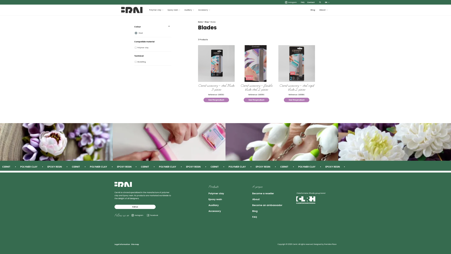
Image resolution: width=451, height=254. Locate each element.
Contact (311, 2)
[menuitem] (302, 2)
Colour (137, 26)
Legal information (122, 244)
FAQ (302, 2)
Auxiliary (188, 10)
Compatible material (144, 41)
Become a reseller (263, 193)
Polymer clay (155, 10)
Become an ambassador (267, 205)
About (322, 10)
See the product (216, 100)
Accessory (203, 10)
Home (200, 22)
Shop (207, 22)
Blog (313, 10)
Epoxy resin (173, 10)
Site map (135, 244)
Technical (139, 56)
